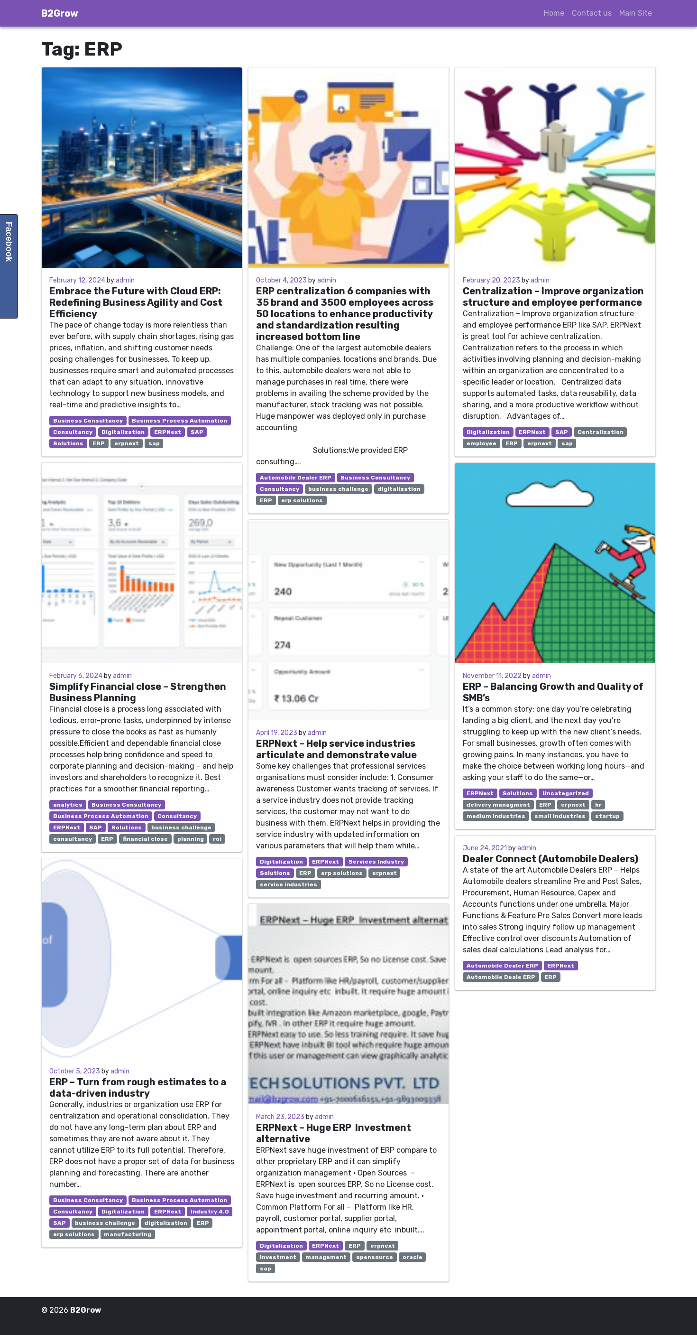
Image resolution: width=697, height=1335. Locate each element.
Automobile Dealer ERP (295, 477)
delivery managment (498, 804)
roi (217, 839)
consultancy (72, 839)
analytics (68, 804)
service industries (288, 884)
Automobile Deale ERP (501, 977)
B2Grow (59, 13)
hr (598, 804)
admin (125, 280)
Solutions (68, 443)
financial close (145, 839)
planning (190, 839)
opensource (374, 1257)
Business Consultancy (88, 420)
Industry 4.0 (210, 1211)
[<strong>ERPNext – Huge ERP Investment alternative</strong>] (348, 1004)
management (326, 1257)
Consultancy (72, 432)
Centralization (601, 432)
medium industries (496, 816)
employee (481, 443)
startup (607, 816)
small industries (560, 816)
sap (154, 443)
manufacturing (127, 1234)
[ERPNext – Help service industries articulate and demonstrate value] (348, 620)
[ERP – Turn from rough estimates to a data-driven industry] (142, 958)
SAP (197, 432)
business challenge (181, 827)
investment (278, 1257)
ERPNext (167, 432)
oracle (412, 1257)
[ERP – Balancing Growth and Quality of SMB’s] (555, 563)
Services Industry (376, 861)
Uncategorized (565, 793)
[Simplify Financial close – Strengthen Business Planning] (142, 563)
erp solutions (74, 1234)
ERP (98, 443)
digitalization (166, 1223)
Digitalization (123, 432)
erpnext (126, 443)
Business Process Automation (179, 420)
